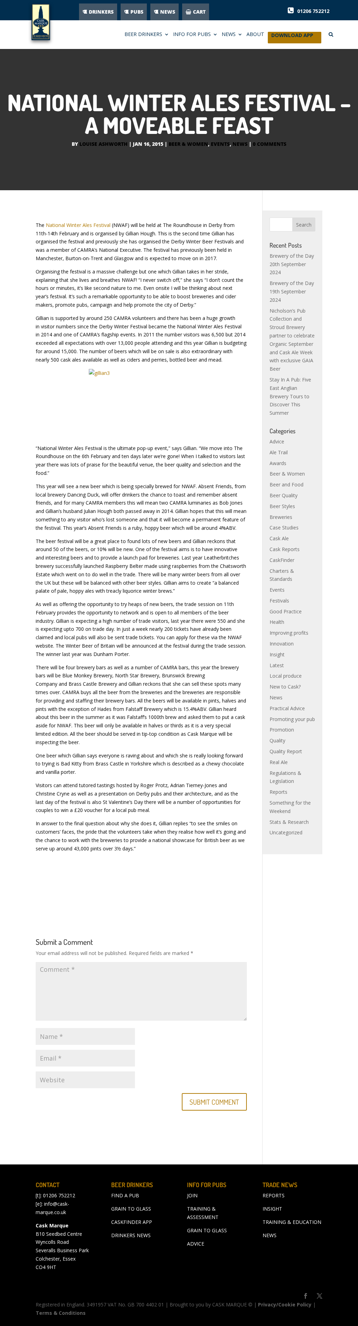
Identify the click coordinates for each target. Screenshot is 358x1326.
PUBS (136, 11)
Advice (277, 441)
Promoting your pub (292, 719)
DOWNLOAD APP (292, 36)
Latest (277, 665)
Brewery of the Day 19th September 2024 (292, 291)
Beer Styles (282, 506)
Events (220, 144)
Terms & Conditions (61, 1313)
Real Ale (279, 762)
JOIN (192, 1195)
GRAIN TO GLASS (131, 1208)
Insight (277, 654)
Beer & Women (188, 144)
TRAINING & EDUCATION (292, 1222)
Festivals (279, 600)
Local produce (286, 675)
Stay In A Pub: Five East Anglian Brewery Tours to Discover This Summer (290, 396)
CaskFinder (282, 560)
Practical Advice (287, 708)
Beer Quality (284, 495)
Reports (278, 792)
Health (277, 622)
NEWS (167, 11)
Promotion (282, 729)
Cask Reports (285, 549)
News (240, 144)
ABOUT (255, 34)
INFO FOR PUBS (192, 34)
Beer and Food (286, 484)
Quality (277, 740)
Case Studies (284, 527)
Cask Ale (279, 538)
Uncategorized (286, 832)
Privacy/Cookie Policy (285, 1304)
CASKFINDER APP (131, 1222)
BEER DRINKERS (143, 34)
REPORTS (274, 1195)
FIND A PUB (125, 1195)
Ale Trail (279, 452)
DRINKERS (101, 11)
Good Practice (286, 611)
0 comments (269, 144)
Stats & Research (289, 822)
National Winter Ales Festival (78, 225)
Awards (278, 463)
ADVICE (195, 1243)
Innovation (282, 643)
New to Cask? (285, 686)
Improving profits (289, 632)
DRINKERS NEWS (131, 1235)
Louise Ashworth (103, 144)
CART (199, 11)
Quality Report (286, 751)
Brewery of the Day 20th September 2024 (292, 264)
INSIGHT (272, 1208)
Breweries (281, 517)
